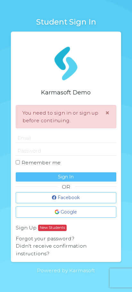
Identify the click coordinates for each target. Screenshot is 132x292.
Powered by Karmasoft (66, 270)
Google (68, 212)
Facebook (68, 197)
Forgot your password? (45, 239)
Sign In (66, 177)
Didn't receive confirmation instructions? (51, 250)
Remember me (41, 163)
